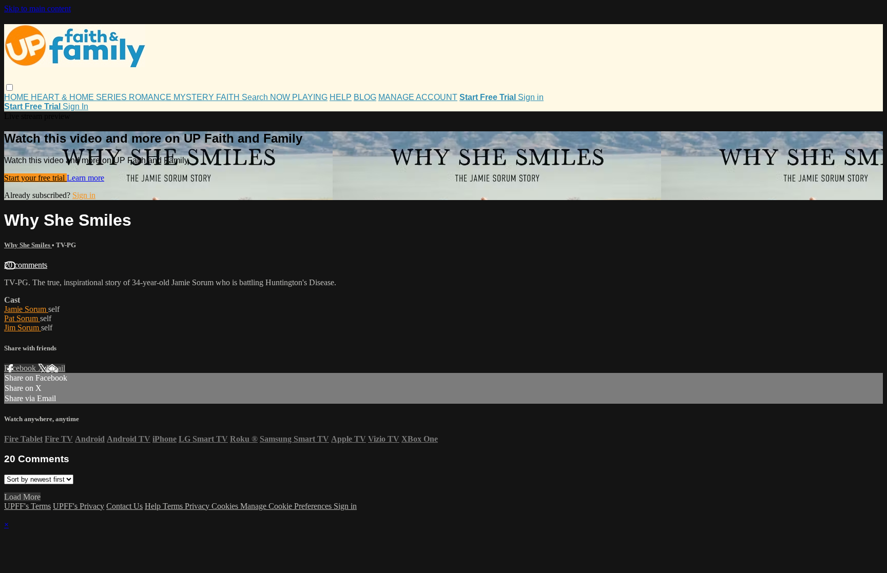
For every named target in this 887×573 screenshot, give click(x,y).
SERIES (112, 97)
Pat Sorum (22, 318)
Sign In (75, 106)
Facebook (21, 368)
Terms (174, 506)
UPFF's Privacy (78, 506)
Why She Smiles (28, 245)
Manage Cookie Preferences (287, 506)
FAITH (229, 97)
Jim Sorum (22, 327)
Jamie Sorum (26, 309)
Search (256, 97)
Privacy (198, 506)
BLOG (365, 97)
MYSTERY (194, 97)
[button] (9, 87)
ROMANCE (151, 97)
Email (55, 368)
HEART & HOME (63, 97)
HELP (341, 97)
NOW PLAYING (298, 97)
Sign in (531, 97)
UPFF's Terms (27, 506)
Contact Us (124, 506)
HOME (17, 97)
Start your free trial (35, 177)
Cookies (225, 506)
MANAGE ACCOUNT (417, 97)
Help (154, 506)
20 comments (25, 265)
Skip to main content (37, 8)
